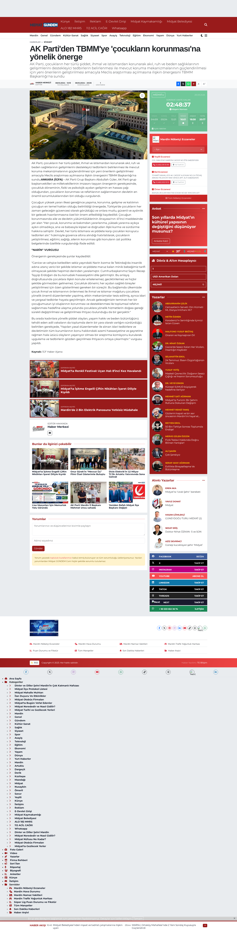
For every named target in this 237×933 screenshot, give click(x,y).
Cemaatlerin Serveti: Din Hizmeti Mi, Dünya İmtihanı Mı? (184, 308)
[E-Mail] (50, 433)
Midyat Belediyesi (179, 21)
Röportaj (14, 867)
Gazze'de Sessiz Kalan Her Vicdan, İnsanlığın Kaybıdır (184, 348)
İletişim (79, 21)
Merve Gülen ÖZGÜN (177, 436)
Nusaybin (20, 786)
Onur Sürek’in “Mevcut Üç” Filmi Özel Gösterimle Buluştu (87, 473)
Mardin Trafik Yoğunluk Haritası (184, 644)
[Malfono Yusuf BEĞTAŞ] (157, 333)
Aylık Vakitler (160, 128)
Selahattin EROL (175, 356)
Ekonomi (148, 35)
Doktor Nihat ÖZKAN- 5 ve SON (183, 531)
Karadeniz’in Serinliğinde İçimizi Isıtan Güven (184, 322)
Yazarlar (14, 856)
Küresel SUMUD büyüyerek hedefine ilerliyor (180, 388)
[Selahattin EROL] (157, 359)
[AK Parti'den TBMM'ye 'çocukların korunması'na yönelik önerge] (88, 125)
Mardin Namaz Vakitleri (135, 644)
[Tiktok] (189, 628)
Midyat (169, 505)
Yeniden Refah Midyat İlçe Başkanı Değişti (124, 506)
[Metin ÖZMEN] (157, 319)
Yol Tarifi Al (179, 165)
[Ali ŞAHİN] (157, 452)
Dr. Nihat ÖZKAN (174, 343)
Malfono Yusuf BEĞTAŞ (179, 331)
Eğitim (137, 35)
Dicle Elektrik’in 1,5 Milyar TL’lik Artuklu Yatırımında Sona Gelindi (127, 474)
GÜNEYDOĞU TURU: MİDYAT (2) (183, 518)
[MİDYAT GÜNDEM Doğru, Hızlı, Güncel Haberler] (44, 25)
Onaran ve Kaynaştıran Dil (180, 335)
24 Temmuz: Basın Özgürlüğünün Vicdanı (184, 361)
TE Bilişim (202, 662)
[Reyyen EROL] (157, 426)
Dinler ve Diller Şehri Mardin (31, 832)
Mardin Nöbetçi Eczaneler (46, 644)
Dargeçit (19, 769)
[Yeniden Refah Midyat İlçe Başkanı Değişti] (127, 492)
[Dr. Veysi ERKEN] (157, 386)
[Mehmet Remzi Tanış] (157, 412)
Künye (65, 21)
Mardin (34, 35)
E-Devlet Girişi (116, 21)
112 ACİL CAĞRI (96, 28)
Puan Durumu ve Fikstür (45, 650)
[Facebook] (159, 628)
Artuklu (19, 765)
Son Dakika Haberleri (133, 650)
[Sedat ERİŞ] (157, 529)
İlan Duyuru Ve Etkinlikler (30, 696)
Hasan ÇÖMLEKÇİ (175, 515)
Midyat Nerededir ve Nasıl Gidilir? (34, 706)
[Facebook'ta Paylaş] (178, 84)
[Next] (200, 628)
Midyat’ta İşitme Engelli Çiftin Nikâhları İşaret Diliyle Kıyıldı (49, 473)
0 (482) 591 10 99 (162, 165)
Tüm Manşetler (85, 650)
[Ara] (205, 24)
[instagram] (73, 672)
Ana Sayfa (15, 678)
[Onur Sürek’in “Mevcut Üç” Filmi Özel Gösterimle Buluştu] (88, 458)
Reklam (95, 21)
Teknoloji (124, 35)
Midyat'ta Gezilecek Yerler (30, 846)
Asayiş (113, 35)
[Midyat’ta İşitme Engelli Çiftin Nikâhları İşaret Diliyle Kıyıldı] (50, 458)
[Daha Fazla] (193, 84)
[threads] (168, 672)
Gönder (38, 548)
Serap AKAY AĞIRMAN (177, 463)
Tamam (138, 918)
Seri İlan (14, 863)
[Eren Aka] (157, 490)
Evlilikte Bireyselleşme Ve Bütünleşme (180, 468)
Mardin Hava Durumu (89, 644)
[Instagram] (174, 628)
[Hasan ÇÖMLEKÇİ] (157, 516)
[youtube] (97, 672)
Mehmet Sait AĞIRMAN (178, 396)
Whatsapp (119, 28)
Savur (18, 793)
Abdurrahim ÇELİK (176, 303)
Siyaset (95, 35)
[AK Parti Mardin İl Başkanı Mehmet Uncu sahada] (88, 492)
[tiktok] (144, 672)
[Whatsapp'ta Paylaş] (188, 84)
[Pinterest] (169, 628)
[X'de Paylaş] (183, 84)
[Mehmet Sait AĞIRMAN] (157, 399)
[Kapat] (235, 918)
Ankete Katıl (161, 241)
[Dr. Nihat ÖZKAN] (157, 346)
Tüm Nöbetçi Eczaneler (179, 198)
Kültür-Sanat (70, 35)
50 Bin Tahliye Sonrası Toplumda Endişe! (184, 428)
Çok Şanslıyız (172, 454)
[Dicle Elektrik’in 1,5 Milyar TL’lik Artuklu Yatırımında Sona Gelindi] (127, 458)
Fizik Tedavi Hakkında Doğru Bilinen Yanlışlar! (182, 441)
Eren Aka (170, 488)
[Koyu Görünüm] (202, 36)
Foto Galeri (16, 849)
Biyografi (15, 870)
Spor (104, 35)
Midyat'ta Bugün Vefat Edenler (33, 703)
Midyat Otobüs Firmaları (29, 699)
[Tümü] (203, 208)
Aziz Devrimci (173, 541)
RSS (35, 662)
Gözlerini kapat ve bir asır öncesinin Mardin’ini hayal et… (182, 415)
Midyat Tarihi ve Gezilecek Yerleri (34, 710)
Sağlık (84, 35)
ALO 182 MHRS (71, 28)
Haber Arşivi (174, 650)
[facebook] (26, 672)
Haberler (35, 42)
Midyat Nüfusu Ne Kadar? (30, 839)
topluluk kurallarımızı (61, 558)
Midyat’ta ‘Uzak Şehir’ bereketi (183, 491)
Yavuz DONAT (173, 501)
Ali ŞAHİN (170, 451)
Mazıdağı (20, 779)
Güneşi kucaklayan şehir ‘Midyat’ (184, 545)
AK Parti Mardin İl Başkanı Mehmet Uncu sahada (85, 506)
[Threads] (195, 628)
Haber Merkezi (58, 426)
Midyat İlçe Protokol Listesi (30, 689)
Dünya (170, 35)
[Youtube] (184, 628)
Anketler (15, 874)
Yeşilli (18, 797)
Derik (17, 772)
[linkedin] (215, 672)
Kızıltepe (20, 776)
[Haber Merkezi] (38, 428)
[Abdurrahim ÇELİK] (157, 306)
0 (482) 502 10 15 (162, 182)
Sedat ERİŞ (171, 528)
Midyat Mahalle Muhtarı (28, 692)
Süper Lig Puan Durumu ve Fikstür (35, 902)
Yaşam (160, 35)
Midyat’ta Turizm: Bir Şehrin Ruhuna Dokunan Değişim (181, 401)
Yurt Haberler (185, 35)
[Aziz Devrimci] (157, 543)
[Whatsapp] (205, 628)
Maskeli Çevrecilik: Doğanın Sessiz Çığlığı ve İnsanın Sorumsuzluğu (185, 375)
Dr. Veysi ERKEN (174, 383)
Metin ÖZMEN (173, 317)
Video (13, 853)
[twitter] (49, 672)
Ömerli (18, 790)
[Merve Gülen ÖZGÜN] (157, 439)
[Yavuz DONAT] (157, 503)
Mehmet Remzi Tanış (177, 410)
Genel (44, 35)
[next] (192, 672)
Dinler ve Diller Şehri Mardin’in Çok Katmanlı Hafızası (46, 685)
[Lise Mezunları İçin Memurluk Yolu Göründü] (50, 492)
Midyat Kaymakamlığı (146, 21)
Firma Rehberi (18, 860)
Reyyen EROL (172, 423)
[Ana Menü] (205, 36)
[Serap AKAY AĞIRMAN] (157, 466)
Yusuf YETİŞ (172, 370)
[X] (164, 628)
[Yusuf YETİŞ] (157, 373)
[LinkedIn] (179, 628)
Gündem (55, 35)
